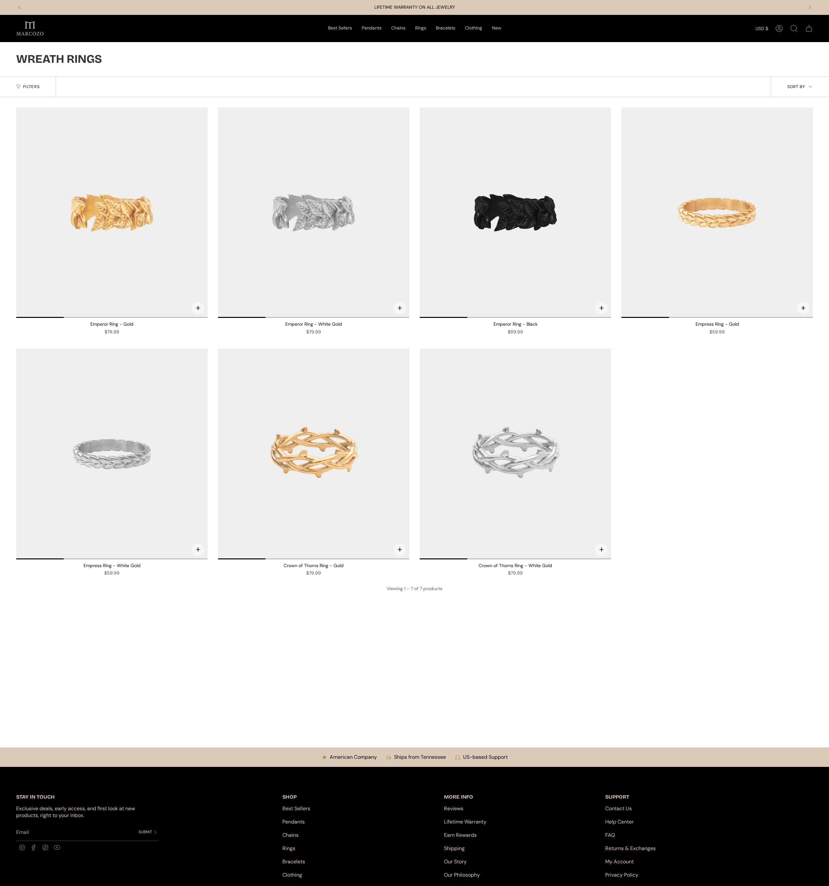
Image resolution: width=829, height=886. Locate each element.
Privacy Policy (621, 874)
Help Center (619, 821)
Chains (290, 835)
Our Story (455, 861)
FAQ (610, 835)
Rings (288, 848)
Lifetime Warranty (465, 821)
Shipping (454, 848)
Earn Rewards (460, 835)
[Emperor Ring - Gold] (112, 212)
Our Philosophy (462, 874)
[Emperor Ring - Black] (515, 212)
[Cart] (808, 28)
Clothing (292, 874)
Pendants (293, 821)
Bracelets (293, 861)
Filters (31, 86)
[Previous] (19, 7)
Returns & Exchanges (630, 848)
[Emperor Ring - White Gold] (313, 212)
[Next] (810, 7)
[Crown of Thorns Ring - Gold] (313, 454)
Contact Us (618, 808)
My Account (619, 861)
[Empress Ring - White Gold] (112, 454)
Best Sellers (296, 808)
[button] (371, 28)
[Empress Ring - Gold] (717, 212)
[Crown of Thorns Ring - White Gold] (515, 454)
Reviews (453, 808)
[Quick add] (197, 308)
